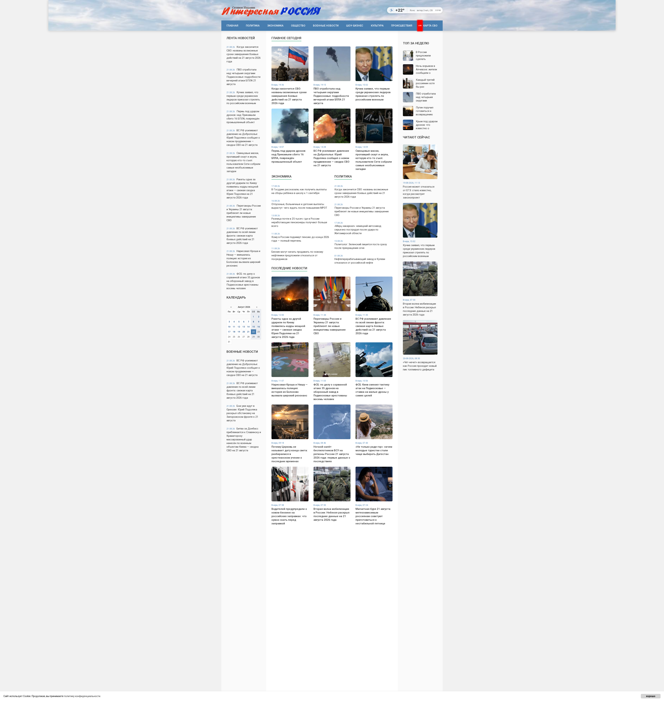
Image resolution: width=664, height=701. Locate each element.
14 (248, 327)
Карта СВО (430, 25)
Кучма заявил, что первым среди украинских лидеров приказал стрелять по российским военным (243, 98)
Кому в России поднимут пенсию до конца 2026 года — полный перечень (300, 237)
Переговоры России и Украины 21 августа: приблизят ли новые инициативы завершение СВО (244, 213)
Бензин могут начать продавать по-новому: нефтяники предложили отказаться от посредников (297, 254)
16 (258, 327)
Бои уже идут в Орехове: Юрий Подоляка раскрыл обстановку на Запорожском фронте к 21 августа (242, 413)
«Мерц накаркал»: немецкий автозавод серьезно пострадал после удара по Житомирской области (357, 228)
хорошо (650, 696)
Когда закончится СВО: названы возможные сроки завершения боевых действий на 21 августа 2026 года (244, 54)
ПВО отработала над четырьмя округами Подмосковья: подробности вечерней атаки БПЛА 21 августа (243, 77)
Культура (377, 25)
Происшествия (401, 25)
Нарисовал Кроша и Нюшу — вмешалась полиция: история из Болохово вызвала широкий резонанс (243, 258)
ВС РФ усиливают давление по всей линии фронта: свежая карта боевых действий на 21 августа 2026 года (242, 236)
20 (243, 332)
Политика (253, 25)
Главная (232, 25)
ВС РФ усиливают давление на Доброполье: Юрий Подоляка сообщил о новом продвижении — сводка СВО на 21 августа (243, 138)
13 (243, 327)
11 (234, 327)
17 (229, 332)
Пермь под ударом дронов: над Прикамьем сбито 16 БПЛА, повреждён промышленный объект (243, 117)
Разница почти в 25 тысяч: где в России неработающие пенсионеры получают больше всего (299, 221)
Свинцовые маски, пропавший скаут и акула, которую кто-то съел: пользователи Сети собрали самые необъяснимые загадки (243, 162)
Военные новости (326, 25)
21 (248, 332)
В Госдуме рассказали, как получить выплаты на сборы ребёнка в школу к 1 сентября (299, 190)
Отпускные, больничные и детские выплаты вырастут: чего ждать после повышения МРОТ (299, 204)
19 (239, 332)
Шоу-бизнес (354, 25)
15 (253, 327)
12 (239, 327)
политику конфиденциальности (82, 696)
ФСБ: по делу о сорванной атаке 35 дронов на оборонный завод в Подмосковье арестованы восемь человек (243, 281)
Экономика (275, 25)
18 (234, 332)
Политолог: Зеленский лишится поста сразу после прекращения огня (360, 245)
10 (229, 327)
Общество (298, 25)
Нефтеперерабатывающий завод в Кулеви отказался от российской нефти (359, 259)
